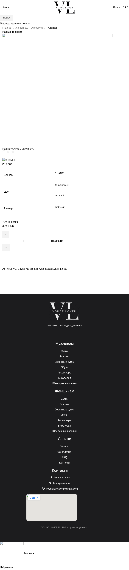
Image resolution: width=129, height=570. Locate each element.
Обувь (64, 367)
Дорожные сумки (64, 362)
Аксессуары (65, 372)
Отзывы (64, 446)
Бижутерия (64, 378)
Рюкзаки (64, 356)
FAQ (64, 457)
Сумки (64, 351)
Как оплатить (64, 452)
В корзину (57, 241)
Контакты (64, 462)
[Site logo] (64, 7)
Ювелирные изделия (64, 383)
